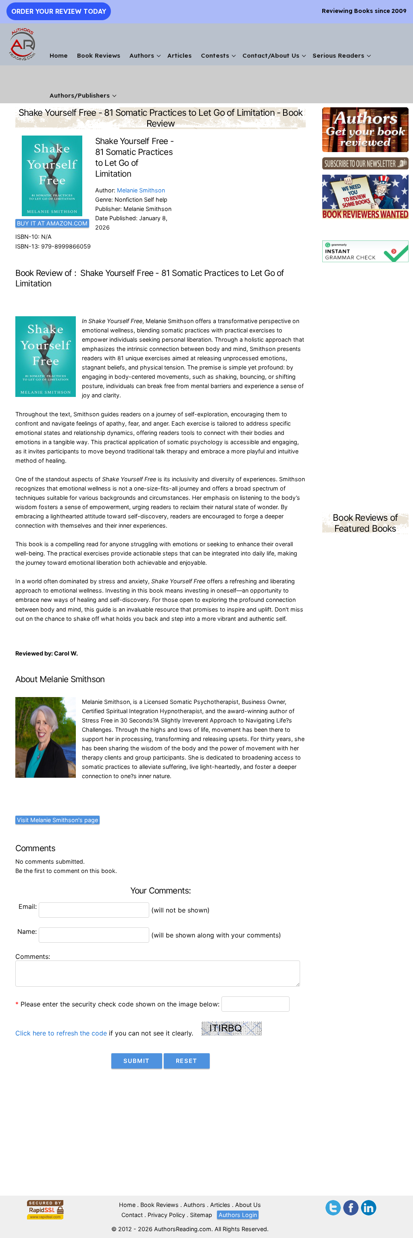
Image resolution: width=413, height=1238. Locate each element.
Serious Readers (338, 55)
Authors (141, 55)
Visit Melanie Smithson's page (57, 819)
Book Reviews (98, 55)
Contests (215, 55)
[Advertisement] (365, 388)
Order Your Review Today (58, 11)
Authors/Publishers (80, 95)
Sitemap (201, 1214)
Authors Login (238, 1214)
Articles (179, 55)
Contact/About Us (270, 55)
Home (59, 55)
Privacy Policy (166, 1214)
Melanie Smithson (141, 190)
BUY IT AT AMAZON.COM (52, 223)
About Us (248, 1204)
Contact (132, 1214)
